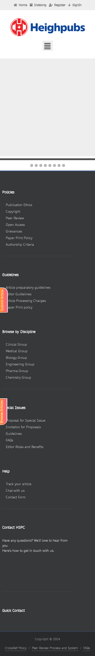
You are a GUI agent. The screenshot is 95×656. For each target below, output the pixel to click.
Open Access (15, 224)
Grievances (14, 231)
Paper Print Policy (19, 238)
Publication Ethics (19, 205)
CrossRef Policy (16, 648)
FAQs (86, 648)
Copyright (13, 211)
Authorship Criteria (20, 244)
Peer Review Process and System (55, 648)
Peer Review (15, 218)
